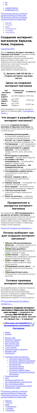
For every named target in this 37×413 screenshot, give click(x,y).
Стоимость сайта (12, 346)
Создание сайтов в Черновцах (22, 361)
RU (6, 3)
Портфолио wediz (12, 388)
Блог (7, 378)
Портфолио (11, 29)
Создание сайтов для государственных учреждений (18, 381)
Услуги (9, 25)
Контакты (10, 33)
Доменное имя (11, 376)
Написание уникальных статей (18, 386)
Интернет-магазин (13, 340)
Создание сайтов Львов (19, 370)
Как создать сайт (12, 344)
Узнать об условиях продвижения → (16, 228)
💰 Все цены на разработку (17, 323)
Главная (8, 23)
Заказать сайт (11, 351)
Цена (7, 27)
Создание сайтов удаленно (17, 357)
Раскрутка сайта (12, 342)
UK (6, 4)
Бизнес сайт (10, 338)
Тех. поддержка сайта (14, 384)
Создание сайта (7, 49)
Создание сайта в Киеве (19, 359)
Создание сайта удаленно (16, 349)
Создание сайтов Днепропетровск (16, 367)
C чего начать (11, 347)
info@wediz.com (11, 10)
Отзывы (9, 31)
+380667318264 (11, 8)
